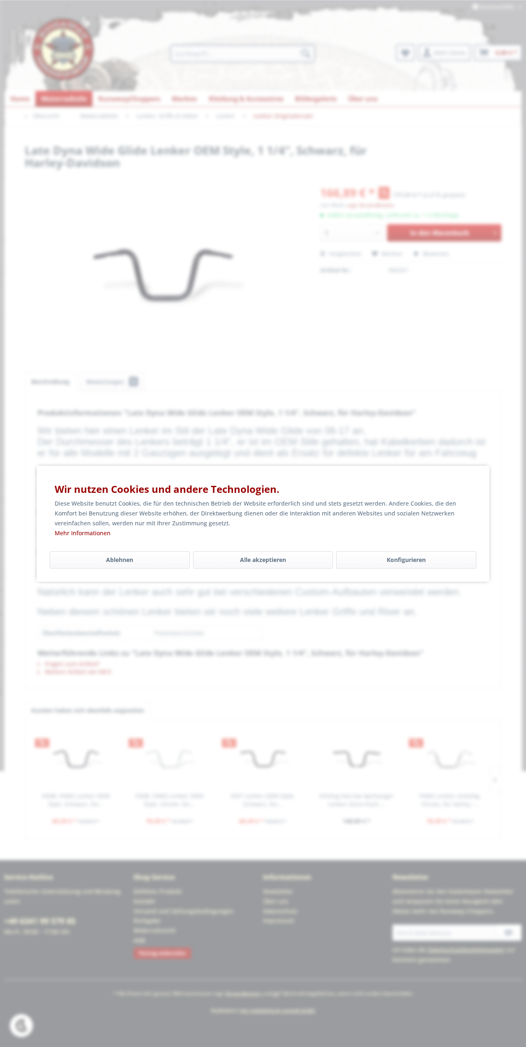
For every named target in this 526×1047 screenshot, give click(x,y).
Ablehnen (119, 560)
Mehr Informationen (83, 533)
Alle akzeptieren (263, 560)
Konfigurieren (406, 560)
